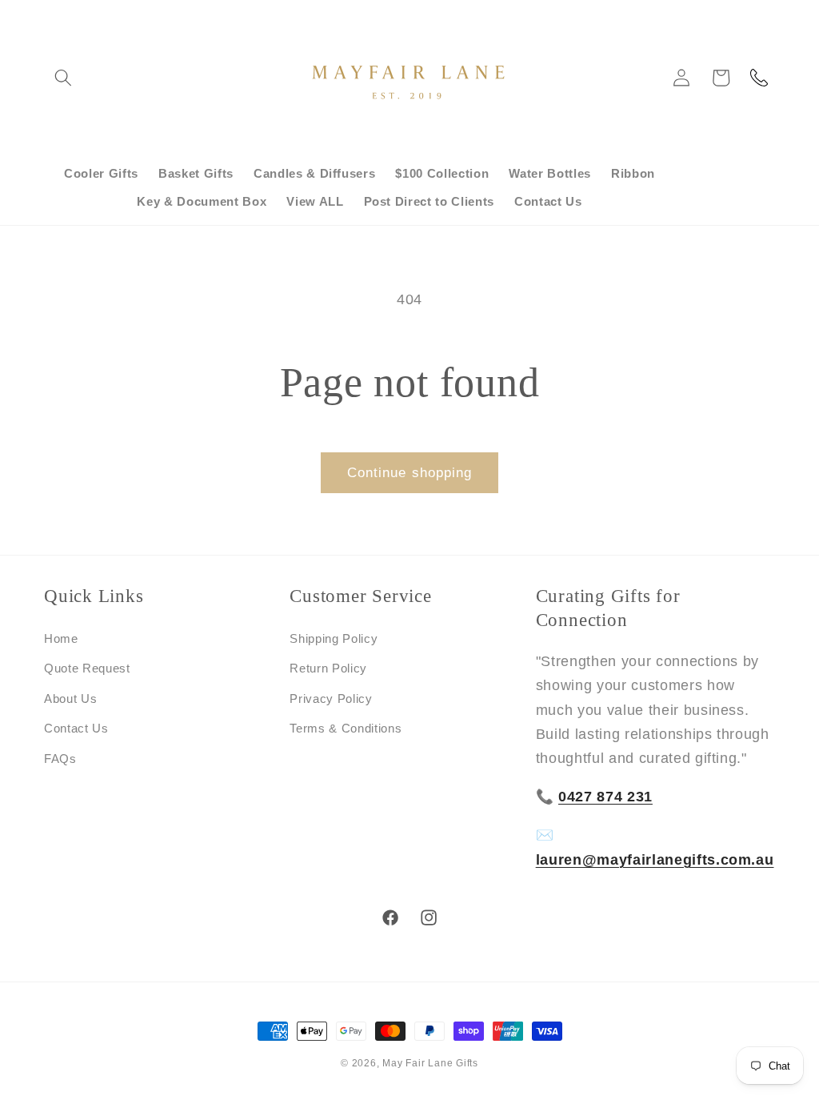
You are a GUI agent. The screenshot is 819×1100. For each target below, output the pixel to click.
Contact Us (76, 728)
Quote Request (87, 668)
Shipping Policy (334, 638)
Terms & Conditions (346, 728)
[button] (63, 77)
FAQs (60, 758)
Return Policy (328, 668)
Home (61, 638)
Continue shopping (410, 472)
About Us (70, 698)
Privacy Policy (331, 698)
